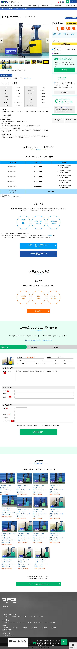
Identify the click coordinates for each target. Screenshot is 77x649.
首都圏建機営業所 (8, 630)
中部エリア (58, 83)
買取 (20, 616)
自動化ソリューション (9, 622)
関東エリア (58, 82)
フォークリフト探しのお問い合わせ (38, 584)
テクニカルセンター (9, 635)
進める (65, 69)
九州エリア (65, 85)
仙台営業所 (6, 627)
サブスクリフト (22, 622)
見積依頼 (57, 62)
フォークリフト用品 (5, 70)
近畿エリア (65, 83)
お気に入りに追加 (59, 120)
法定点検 (33, 616)
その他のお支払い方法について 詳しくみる (39, 253)
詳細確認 (64, 62)
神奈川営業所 (34, 627)
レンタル (6, 616)
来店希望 (71, 62)
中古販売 (14, 616)
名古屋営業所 (44, 627)
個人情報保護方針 (47, 340)
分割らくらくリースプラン (35, 622)
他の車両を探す (71, 119)
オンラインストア (70, 5)
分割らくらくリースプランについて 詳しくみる (39, 245)
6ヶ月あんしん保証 (50, 622)
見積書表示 (64, 92)
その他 (72, 64)
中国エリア (58, 85)
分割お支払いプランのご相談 (61, 65)
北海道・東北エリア (67, 82)
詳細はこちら (27, 78)
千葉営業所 (24, 627)
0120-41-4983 (66, 102)
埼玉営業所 (15, 627)
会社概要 (6, 606)
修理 (26, 616)
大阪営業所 (53, 627)
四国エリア (72, 83)
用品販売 (40, 616)
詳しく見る (38, 311)
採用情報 (57, 5)
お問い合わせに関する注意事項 (33, 340)
